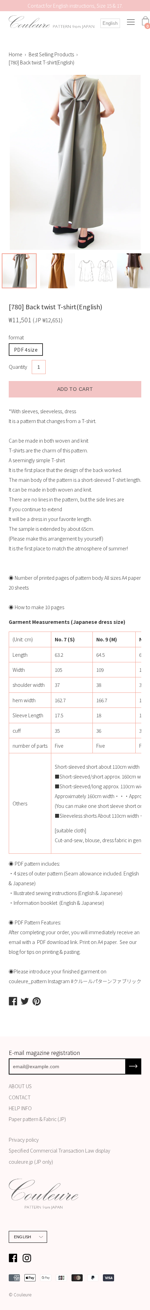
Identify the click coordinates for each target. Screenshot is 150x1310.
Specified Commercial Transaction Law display (59, 1150)
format (16, 337)
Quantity (18, 366)
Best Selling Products (51, 54)
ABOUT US (20, 1086)
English (110, 23)
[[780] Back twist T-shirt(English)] (19, 270)
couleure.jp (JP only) (31, 1161)
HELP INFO (20, 1108)
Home (15, 54)
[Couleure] (52, 22)
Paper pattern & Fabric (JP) (37, 1118)
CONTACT (20, 1097)
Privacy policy (24, 1139)
